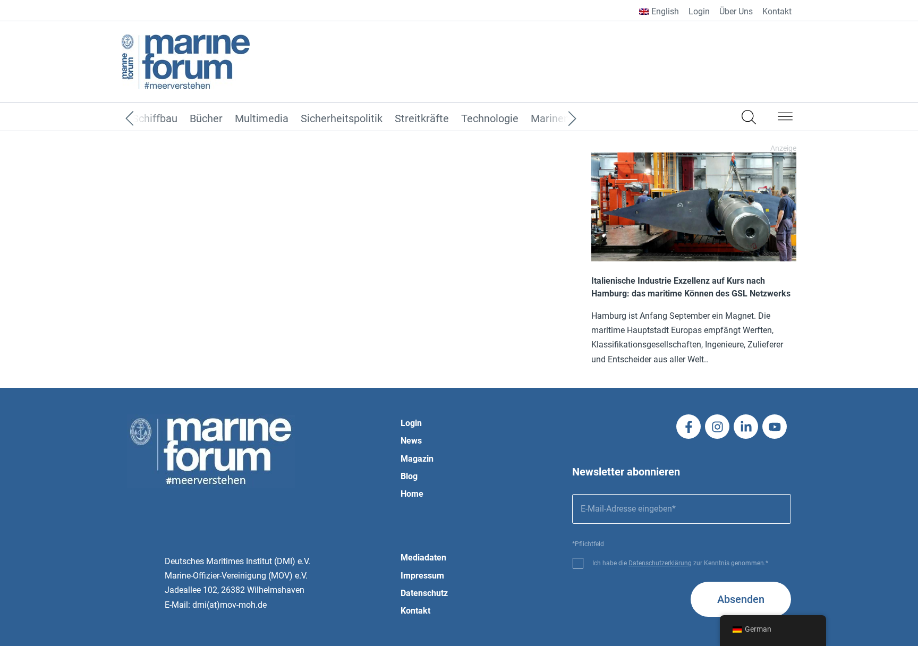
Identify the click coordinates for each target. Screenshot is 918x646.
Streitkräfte (422, 119)
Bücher (206, 119)
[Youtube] (774, 426)
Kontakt (777, 11)
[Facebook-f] (688, 426)
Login (699, 11)
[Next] (556, 119)
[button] (785, 118)
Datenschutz (424, 593)
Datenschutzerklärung (660, 563)
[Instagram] (717, 426)
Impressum (422, 576)
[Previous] (145, 119)
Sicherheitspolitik (341, 119)
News (411, 441)
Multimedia (261, 119)
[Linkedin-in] (746, 426)
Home (412, 494)
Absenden (740, 599)
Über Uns (736, 11)
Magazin (417, 459)
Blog (409, 476)
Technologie (489, 119)
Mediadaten (423, 557)
